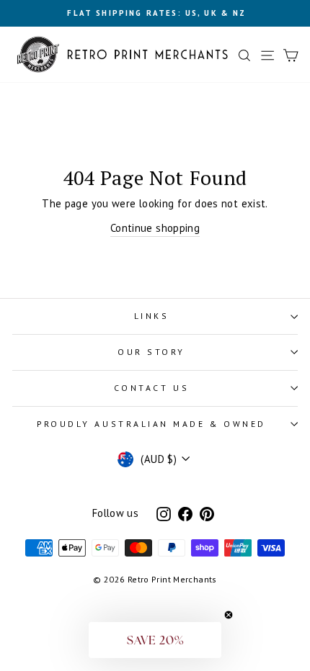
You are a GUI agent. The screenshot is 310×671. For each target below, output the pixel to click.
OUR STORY (151, 351)
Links (151, 315)
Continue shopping (155, 228)
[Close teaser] (228, 615)
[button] (155, 640)
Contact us (151, 387)
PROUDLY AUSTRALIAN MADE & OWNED (151, 423)
